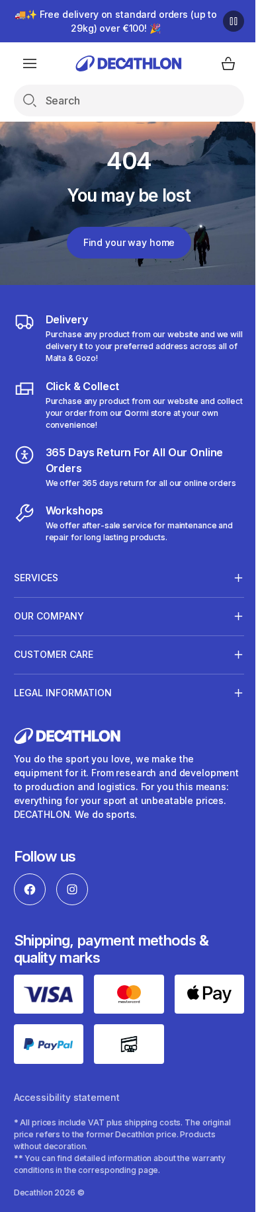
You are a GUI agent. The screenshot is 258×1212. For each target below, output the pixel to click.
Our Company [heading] (49, 627)
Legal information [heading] (63, 704)
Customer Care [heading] (53, 666)
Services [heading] (36, 589)
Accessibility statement (67, 1105)
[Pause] (223, 21)
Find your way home (123, 242)
